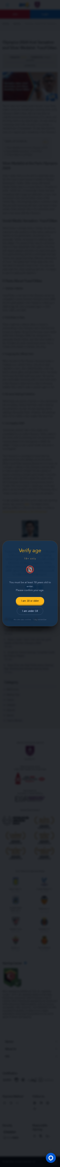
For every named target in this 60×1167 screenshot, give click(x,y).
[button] (51, 1158)
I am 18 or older (30, 600)
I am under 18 (30, 610)
